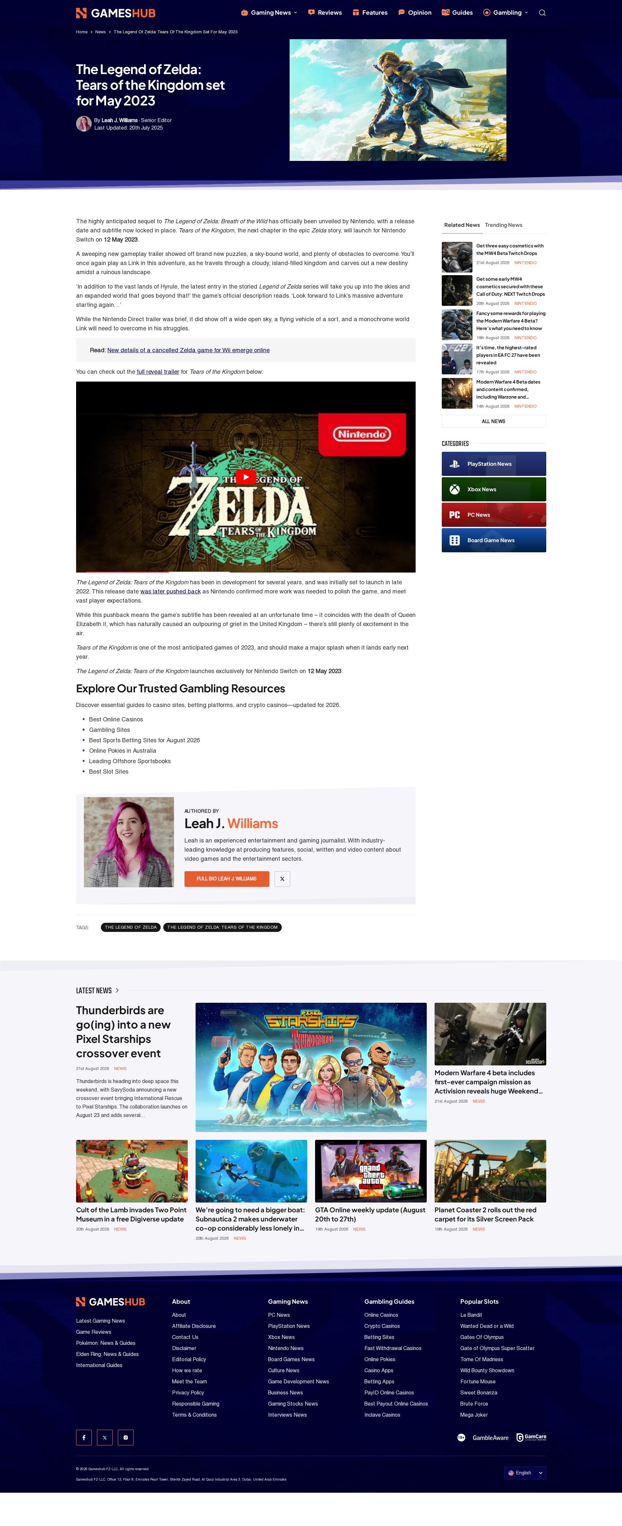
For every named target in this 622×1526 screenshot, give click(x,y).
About (179, 1315)
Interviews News (287, 1415)
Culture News (283, 1370)
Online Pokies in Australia (122, 750)
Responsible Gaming (195, 1404)
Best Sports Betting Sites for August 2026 (144, 740)
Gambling (507, 12)
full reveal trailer (158, 371)
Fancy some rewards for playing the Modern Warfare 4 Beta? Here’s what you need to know (511, 320)
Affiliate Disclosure (194, 1326)
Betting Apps (379, 1381)
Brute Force (474, 1404)
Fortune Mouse (478, 1381)
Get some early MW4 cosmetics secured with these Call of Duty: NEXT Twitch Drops (510, 286)
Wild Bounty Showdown (487, 1370)
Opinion (420, 12)
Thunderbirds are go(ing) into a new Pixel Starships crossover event (123, 1031)
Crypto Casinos (382, 1326)
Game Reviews (93, 1332)
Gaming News (271, 12)
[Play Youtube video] (246, 477)
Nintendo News (286, 1348)
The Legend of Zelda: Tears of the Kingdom (222, 927)
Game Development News (298, 1381)
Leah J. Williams (120, 120)
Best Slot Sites (108, 771)
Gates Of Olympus (482, 1337)
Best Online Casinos (116, 719)
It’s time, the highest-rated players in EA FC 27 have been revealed (508, 354)
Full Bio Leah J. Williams (227, 878)
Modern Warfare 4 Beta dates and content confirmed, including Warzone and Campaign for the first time (508, 390)
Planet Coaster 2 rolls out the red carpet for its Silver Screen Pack (485, 1214)
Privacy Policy (188, 1393)
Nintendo (526, 262)
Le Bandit (471, 1315)
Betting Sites (379, 1337)
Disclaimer (184, 1348)
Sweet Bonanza (478, 1393)
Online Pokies (379, 1359)
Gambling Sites (109, 729)
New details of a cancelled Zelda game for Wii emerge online (188, 350)
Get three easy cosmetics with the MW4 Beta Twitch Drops (510, 249)
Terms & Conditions (194, 1415)
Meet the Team (189, 1381)
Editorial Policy (189, 1359)
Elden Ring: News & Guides (107, 1354)
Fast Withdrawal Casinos (393, 1348)
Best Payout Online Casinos (396, 1404)
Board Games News (291, 1359)
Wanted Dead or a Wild (487, 1326)
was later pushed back (170, 591)
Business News (285, 1393)
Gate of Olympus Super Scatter (497, 1348)
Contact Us (185, 1337)
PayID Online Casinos (389, 1393)
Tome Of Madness (481, 1359)
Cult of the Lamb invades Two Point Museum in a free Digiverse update (131, 1214)
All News (494, 421)
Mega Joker (474, 1415)
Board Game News (491, 540)
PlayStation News (490, 463)
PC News (479, 514)
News (100, 31)
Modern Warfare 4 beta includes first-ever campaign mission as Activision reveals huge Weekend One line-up (486, 1081)
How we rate (187, 1370)
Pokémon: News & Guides (106, 1343)
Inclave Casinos (382, 1415)
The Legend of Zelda (131, 927)
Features (375, 12)
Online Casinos (381, 1315)
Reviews (330, 12)
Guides (462, 12)
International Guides (99, 1365)
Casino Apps (378, 1370)
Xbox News (482, 489)
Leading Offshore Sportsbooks (130, 761)
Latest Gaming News (100, 1321)
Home (82, 31)
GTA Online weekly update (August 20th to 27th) (370, 1214)
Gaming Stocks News (293, 1404)
